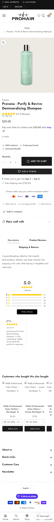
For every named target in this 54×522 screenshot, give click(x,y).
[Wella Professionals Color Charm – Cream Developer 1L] (35, 393)
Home (27, 27)
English (26, 488)
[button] (27, 222)
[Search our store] (44, 15)
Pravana (5, 100)
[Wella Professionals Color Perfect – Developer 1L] (12, 393)
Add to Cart (12, 428)
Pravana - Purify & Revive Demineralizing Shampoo (29, 31)
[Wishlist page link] (38, 15)
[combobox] (12, 422)
